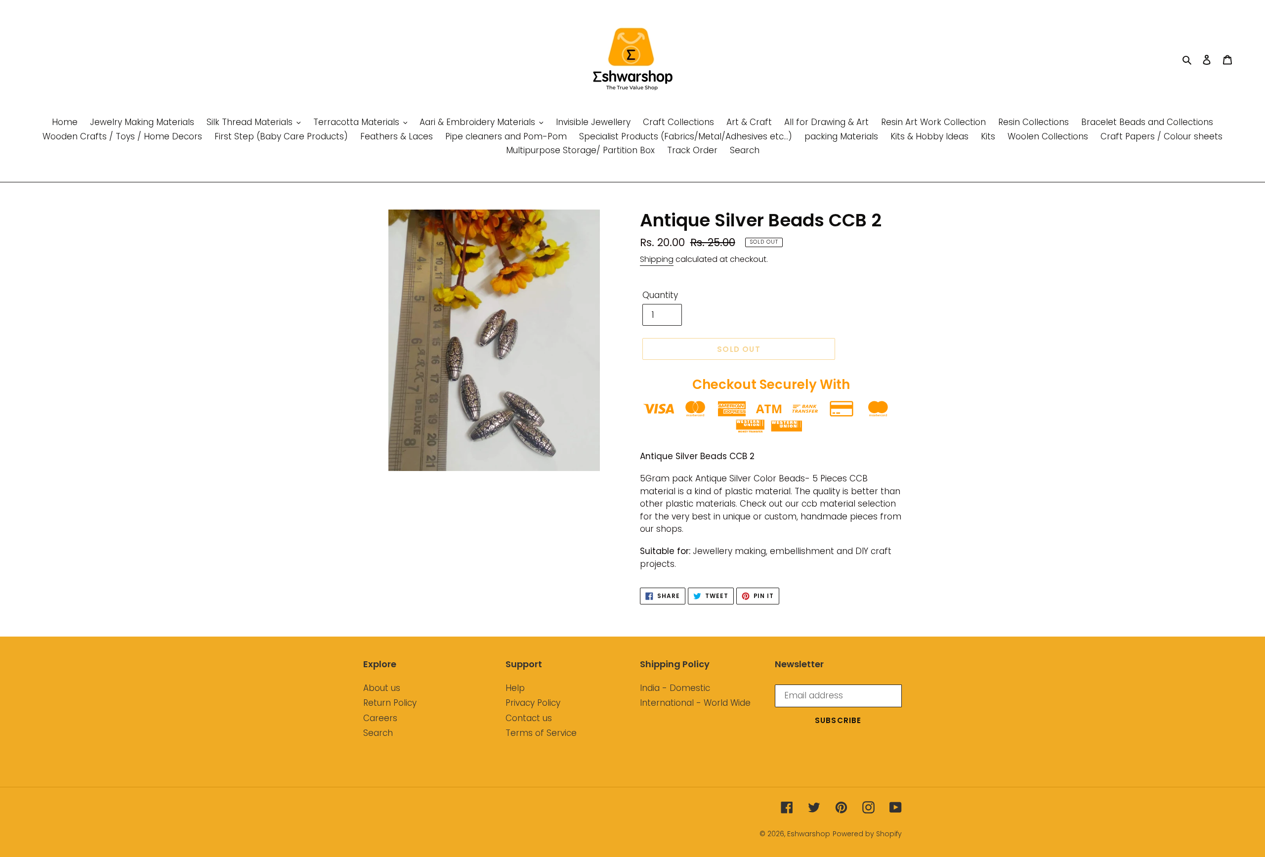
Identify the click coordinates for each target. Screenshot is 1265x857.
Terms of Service (541, 733)
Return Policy (390, 703)
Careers (380, 718)
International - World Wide (695, 703)
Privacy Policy (533, 703)
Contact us (529, 718)
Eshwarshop (808, 834)
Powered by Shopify (867, 834)
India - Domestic (675, 688)
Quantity (660, 295)
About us (381, 688)
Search (378, 733)
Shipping (657, 259)
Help (515, 688)
